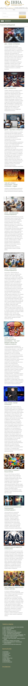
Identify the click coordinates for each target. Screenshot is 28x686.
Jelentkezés (6, 656)
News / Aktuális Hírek (8, 658)
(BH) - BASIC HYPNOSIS (9, 628)
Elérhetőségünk (7, 660)
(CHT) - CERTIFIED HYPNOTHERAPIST (12, 633)
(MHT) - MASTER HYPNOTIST (10, 631)
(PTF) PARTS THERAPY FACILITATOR (11, 640)
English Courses (7, 655)
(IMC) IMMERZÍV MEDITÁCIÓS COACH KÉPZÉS (14, 627)
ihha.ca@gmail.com (10, 7)
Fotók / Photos (7, 659)
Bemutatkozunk (7, 653)
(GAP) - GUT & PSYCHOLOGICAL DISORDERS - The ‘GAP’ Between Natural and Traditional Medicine (15, 635)
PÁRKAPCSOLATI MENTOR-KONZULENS (12, 644)
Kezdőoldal (6, 651)
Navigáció (8, 21)
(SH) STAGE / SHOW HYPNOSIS (10, 637)
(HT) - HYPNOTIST (7, 629)
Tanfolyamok (6, 654)
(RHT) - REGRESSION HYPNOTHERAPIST (12, 632)
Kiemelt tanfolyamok (8, 661)
